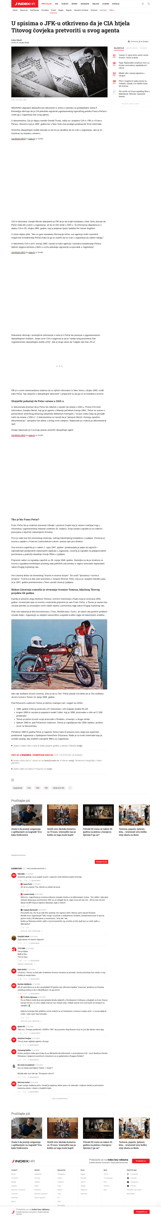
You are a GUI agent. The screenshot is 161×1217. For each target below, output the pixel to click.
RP (14, 1040)
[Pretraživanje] (148, 4)
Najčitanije (34, 10)
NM (13, 875)
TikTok (133, 1186)
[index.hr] (24, 4)
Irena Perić (27, 884)
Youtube (134, 1178)
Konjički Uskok (23, 936)
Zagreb (69, 10)
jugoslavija (17, 788)
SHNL (36, 1186)
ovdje (71, 760)
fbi (46, 788)
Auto (59, 1194)
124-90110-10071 (18, 252)
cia (29, 788)
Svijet (53, 10)
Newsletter (131, 1194)
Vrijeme (106, 1186)
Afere (111, 10)
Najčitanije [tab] (132, 48)
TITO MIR (21, 948)
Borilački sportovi (41, 1194)
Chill (59, 1201)
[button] (14, 814)
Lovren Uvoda (28, 894)
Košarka (37, 1190)
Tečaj (106, 1174)
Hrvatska (45, 10)
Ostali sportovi (39, 1198)
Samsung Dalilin (24, 1050)
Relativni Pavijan (24, 1038)
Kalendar (103, 10)
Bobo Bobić (22, 969)
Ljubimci (60, 1182)
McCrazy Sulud (24, 1082)
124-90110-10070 (18, 139)
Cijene (105, 4)
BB (14, 971)
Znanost (94, 10)
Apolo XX (21, 1026)
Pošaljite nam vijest (134, 1190)
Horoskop (61, 1205)
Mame (59, 1190)
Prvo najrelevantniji (35, 868)
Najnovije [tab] (119, 48)
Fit (58, 1198)
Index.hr (31, 139)
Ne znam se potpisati (26, 1065)
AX (14, 1028)
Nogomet (37, 1174)
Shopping (61, 1174)
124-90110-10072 (18, 435)
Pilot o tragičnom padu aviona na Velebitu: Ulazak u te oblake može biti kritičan (133, 83)
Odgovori (84, 1190)
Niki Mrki (21, 874)
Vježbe (83, 1186)
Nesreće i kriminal (81, 10)
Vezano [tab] (143, 48)
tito (37, 788)
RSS (105, 1190)
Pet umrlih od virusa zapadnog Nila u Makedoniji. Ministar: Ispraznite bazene (134, 94)
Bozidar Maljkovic (25, 984)
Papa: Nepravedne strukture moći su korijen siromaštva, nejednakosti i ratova (134, 65)
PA (21, 997)
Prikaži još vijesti (131, 104)
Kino (105, 1182)
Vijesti (64, 4)
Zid (56, 4)
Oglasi (95, 4)
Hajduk (37, 1182)
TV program (108, 1178)
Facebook (134, 1174)
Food (59, 1186)
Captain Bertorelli (30, 910)
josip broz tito (58, 788)
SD (14, 1052)
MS (13, 1084)
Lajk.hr (83, 1182)
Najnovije (24, 10)
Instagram (134, 1182)
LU (21, 894)
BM (13, 985)
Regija (60, 10)
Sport (74, 4)
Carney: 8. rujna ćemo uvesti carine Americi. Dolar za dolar (133, 56)
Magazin (61, 1170)
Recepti (83, 1178)
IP (21, 884)
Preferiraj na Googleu (140, 41)
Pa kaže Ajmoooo (30, 997)
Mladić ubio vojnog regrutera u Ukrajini (131, 74)
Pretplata (47, 4)
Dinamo (37, 1178)
